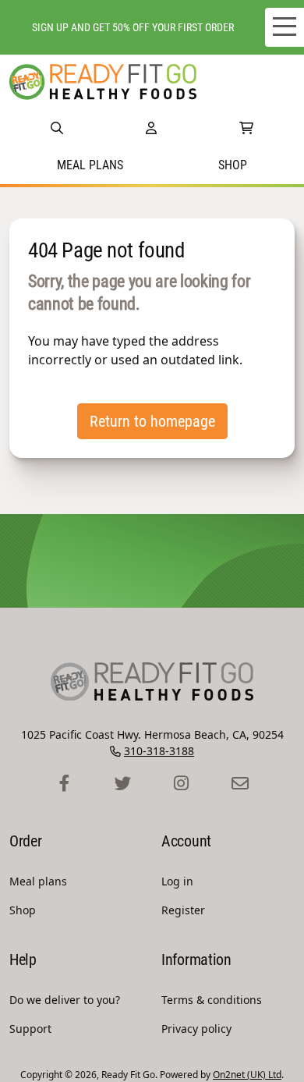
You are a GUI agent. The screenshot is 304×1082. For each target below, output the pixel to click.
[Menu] (284, 27)
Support (30, 1028)
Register (183, 910)
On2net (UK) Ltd (247, 1074)
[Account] (151, 128)
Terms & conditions (211, 999)
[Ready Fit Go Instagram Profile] (181, 784)
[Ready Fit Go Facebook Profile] (64, 784)
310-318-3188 (159, 750)
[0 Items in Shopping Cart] (246, 128)
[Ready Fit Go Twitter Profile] (123, 784)
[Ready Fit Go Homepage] (102, 82)
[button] (56, 128)
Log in (177, 881)
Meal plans (90, 165)
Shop (232, 165)
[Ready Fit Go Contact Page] (240, 784)
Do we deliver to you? (64, 999)
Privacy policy (196, 1028)
